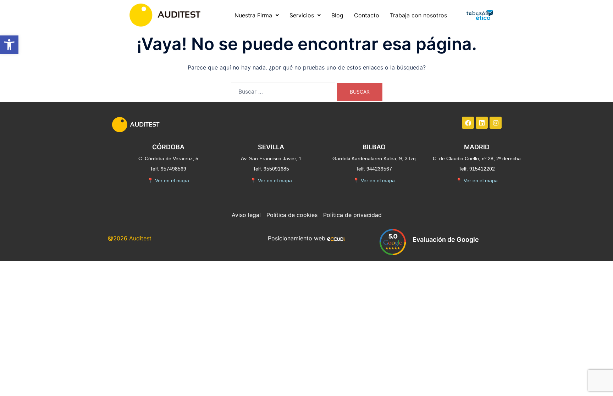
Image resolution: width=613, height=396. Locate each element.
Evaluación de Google (446, 239)
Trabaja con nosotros (418, 15)
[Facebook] (468, 123)
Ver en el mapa (168, 180)
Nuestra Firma (253, 15)
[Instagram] (496, 123)
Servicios (301, 15)
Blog (337, 15)
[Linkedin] (482, 123)
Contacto (366, 15)
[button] (9, 44)
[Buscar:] (283, 91)
